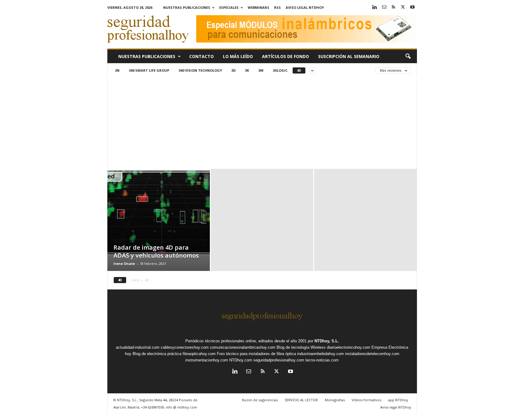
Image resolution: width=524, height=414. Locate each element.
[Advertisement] (262, 123)
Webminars (258, 7)
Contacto (201, 56)
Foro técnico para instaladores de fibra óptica (256, 353)
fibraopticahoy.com (199, 353)
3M (261, 70)
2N (117, 70)
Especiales (229, 7)
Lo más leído (238, 56)
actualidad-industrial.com (138, 347)
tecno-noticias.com (322, 360)
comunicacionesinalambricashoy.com (242, 347)
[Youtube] (412, 7)
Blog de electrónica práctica (157, 353)
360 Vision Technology (200, 70)
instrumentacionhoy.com (206, 360)
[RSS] (393, 7)
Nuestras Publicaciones (186, 7)
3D (233, 70)
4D (299, 70)
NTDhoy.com (240, 360)
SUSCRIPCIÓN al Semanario (348, 56)
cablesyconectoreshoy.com (185, 347)
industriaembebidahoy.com (320, 353)
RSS (277, 7)
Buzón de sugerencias (260, 400)
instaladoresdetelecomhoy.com (372, 353)
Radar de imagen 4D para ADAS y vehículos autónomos (156, 251)
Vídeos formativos (366, 400)
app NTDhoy (398, 400)
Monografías (335, 400)
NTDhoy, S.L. (326, 341)
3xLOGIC (280, 70)
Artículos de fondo (285, 56)
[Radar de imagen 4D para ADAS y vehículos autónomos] (158, 212)
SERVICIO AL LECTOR (301, 400)
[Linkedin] (374, 7)
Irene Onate (124, 263)
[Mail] (384, 7)
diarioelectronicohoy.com (348, 347)
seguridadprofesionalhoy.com (278, 360)
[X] (403, 7)
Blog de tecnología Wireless (301, 347)
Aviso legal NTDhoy (305, 7)
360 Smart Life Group (149, 70)
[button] (408, 56)
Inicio (135, 280)
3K (247, 70)
